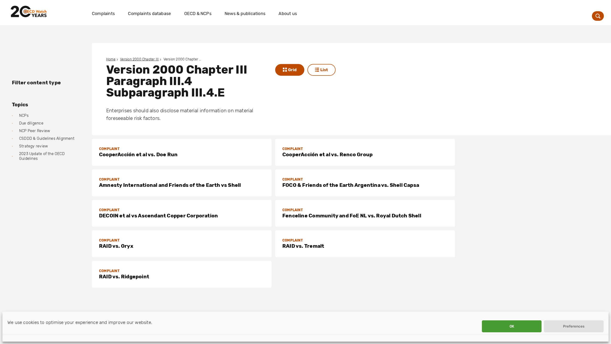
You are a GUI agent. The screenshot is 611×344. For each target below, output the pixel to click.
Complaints (103, 13)
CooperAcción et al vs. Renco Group (327, 154)
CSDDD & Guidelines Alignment (46, 138)
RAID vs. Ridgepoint (124, 277)
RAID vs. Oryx (116, 246)
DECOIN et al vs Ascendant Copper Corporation (158, 216)
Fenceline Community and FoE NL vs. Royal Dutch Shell (351, 216)
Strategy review (33, 146)
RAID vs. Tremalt (303, 246)
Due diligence (31, 123)
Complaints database (149, 13)
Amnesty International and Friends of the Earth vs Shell (170, 185)
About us (288, 13)
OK (512, 326)
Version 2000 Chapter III (139, 59)
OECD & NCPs (197, 13)
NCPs (24, 115)
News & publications (245, 13)
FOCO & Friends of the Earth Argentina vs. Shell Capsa (350, 185)
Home (111, 59)
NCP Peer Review (34, 131)
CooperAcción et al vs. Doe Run (138, 154)
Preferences (574, 326)
